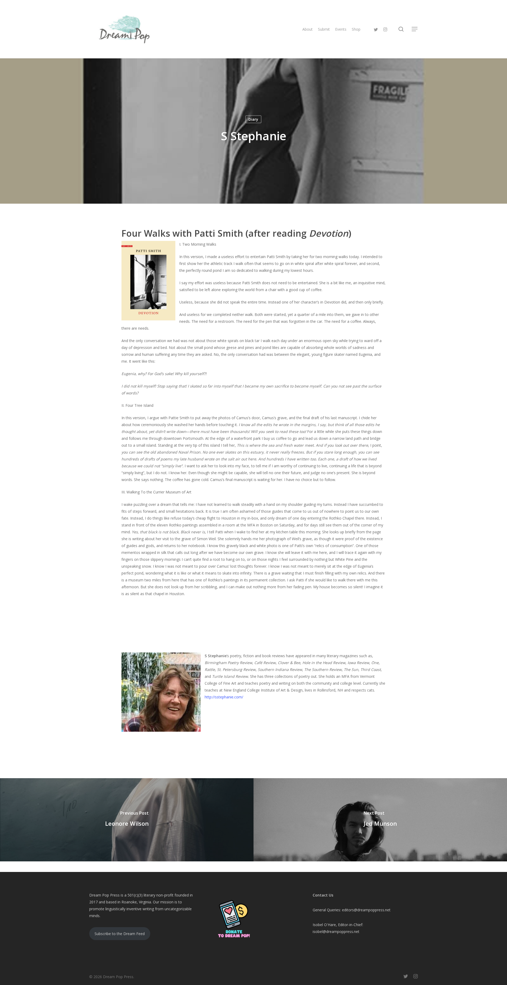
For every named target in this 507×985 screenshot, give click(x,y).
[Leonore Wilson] (126, 819)
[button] (415, 29)
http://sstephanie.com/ (224, 696)
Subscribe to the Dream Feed (120, 933)
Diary (253, 119)
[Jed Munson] (380, 819)
